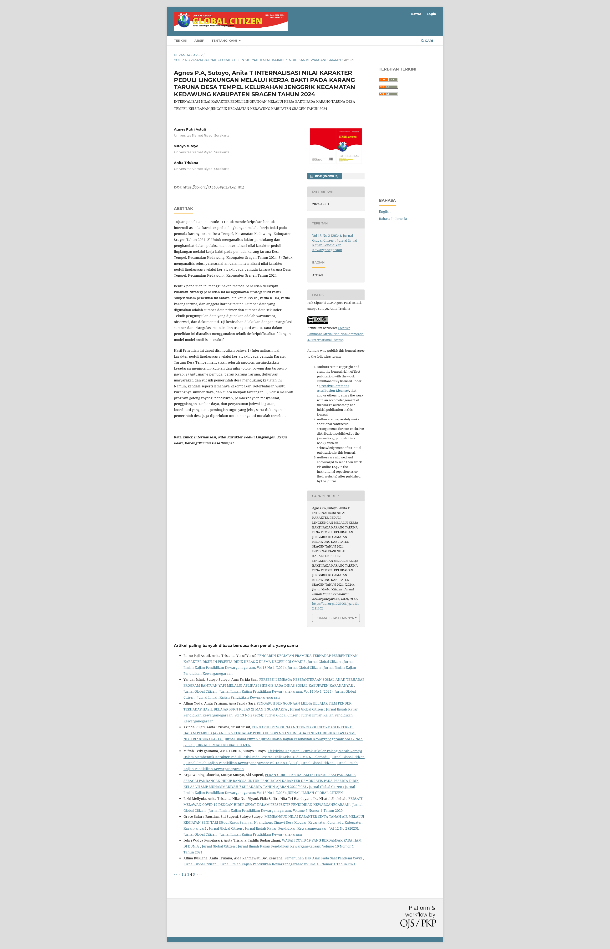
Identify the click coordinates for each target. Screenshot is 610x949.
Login (431, 14)
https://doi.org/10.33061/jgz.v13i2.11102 (213, 187)
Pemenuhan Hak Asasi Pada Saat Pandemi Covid (324, 858)
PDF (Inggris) (326, 176)
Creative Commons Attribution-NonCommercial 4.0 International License (335, 334)
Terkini (180, 40)
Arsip (199, 40)
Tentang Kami (225, 40)
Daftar (416, 14)
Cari (428, 40)
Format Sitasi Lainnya (334, 618)
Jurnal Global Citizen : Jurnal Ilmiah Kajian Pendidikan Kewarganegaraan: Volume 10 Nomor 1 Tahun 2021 (269, 864)
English (385, 211)
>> (201, 874)
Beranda (182, 55)
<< (176, 874)
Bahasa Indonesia (393, 218)
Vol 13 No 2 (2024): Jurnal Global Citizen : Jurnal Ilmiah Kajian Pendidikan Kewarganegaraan (257, 60)
